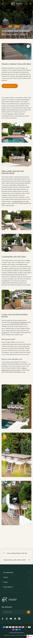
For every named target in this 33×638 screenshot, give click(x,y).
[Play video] (16, 51)
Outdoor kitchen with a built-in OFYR (14, 560)
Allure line (10, 114)
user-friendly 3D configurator (18, 322)
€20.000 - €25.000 (26, 26)
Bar (10, 26)
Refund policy (6, 635)
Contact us (5, 332)
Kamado (16, 26)
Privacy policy (12, 635)
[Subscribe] (28, 612)
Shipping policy (26, 635)
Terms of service (19, 635)
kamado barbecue (17, 201)
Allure (4, 26)
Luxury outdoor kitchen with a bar (17, 553)
